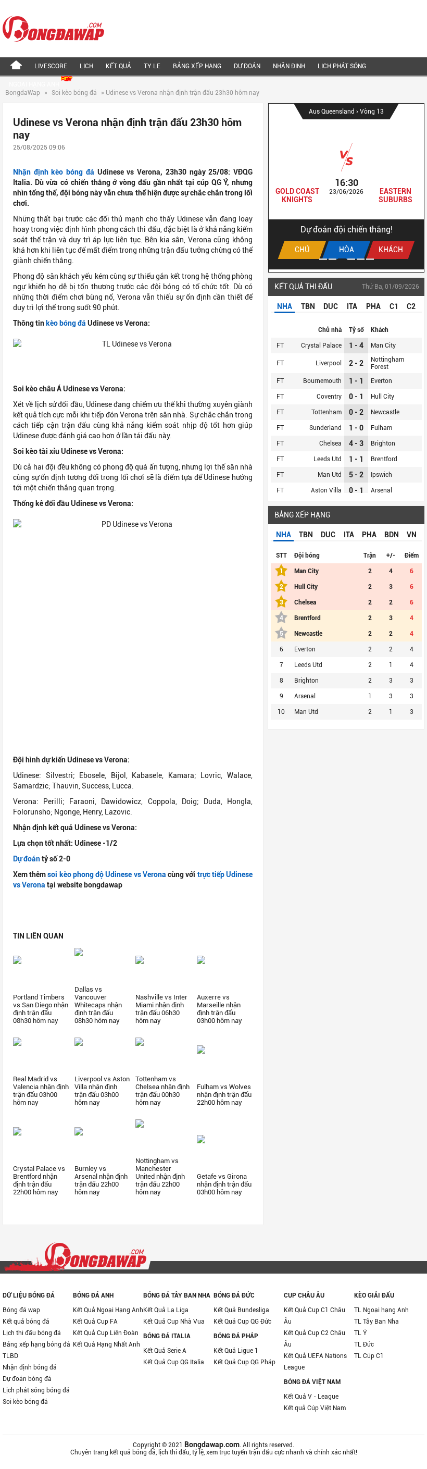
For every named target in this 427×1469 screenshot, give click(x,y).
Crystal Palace (321, 345)
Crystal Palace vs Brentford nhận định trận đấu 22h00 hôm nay (39, 1180)
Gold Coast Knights (297, 195)
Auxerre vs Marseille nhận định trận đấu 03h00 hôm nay (219, 1008)
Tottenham (326, 412)
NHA (284, 306)
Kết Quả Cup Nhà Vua (174, 1321)
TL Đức (364, 1344)
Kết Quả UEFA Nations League (315, 1361)
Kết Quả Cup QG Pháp (244, 1362)
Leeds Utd (327, 459)
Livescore (50, 66)
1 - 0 (356, 428)
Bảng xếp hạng (197, 66)
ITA (352, 306)
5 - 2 (356, 475)
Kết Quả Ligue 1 (236, 1350)
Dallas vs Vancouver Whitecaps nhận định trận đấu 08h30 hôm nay (98, 1004)
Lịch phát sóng (342, 66)
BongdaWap (22, 92)
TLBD (10, 1356)
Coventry (329, 396)
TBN (308, 306)
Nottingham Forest (387, 363)
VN (412, 534)
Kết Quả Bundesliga (241, 1310)
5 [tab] (361, 259)
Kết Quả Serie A (164, 1350)
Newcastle (385, 412)
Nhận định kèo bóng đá (53, 172)
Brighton (383, 443)
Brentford (384, 459)
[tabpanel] (346, 186)
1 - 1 (356, 381)
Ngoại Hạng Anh (35, 84)
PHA (373, 306)
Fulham (381, 427)
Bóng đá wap (21, 1310)
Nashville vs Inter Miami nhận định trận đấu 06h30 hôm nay (161, 1008)
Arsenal (381, 490)
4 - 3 (356, 443)
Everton (381, 381)
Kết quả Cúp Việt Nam (315, 1408)
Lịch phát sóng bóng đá (36, 1390)
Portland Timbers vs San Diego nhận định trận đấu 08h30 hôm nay (40, 1008)
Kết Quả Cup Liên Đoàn (106, 1333)
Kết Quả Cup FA (95, 1321)
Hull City (382, 396)
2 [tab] (332, 259)
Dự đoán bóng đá (27, 1378)
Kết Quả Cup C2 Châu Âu (314, 1338)
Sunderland (325, 427)
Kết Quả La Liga (166, 1310)
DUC (330, 306)
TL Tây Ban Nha (376, 1321)
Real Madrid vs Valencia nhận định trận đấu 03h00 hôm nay (41, 1090)
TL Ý (360, 1333)
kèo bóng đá (66, 323)
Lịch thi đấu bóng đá (32, 1333)
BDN (391, 534)
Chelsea (330, 443)
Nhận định (289, 66)
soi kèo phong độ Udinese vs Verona (106, 874)
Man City (383, 345)
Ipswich (381, 474)
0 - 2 (356, 412)
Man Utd (330, 474)
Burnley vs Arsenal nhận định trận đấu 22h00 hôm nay (101, 1180)
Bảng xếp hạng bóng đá (36, 1344)
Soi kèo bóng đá (74, 92)
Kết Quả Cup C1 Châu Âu (314, 1315)
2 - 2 (356, 363)
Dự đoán (247, 66)
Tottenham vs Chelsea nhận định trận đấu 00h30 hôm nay (162, 1090)
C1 (394, 306)
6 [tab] (370, 259)
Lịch (86, 66)
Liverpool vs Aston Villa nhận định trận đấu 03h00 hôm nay (102, 1090)
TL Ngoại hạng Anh (381, 1310)
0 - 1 (356, 396)
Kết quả (118, 66)
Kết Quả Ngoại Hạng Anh (108, 1310)
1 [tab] (323, 259)
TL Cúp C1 (369, 1356)
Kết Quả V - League (311, 1396)
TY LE (152, 66)
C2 (411, 306)
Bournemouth (322, 381)
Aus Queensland (332, 111)
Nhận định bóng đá (30, 1367)
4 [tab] (351, 259)
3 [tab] (342, 259)
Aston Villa (326, 490)
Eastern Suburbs (395, 195)
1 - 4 (356, 345)
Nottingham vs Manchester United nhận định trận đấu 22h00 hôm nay (160, 1176)
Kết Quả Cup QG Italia (173, 1362)
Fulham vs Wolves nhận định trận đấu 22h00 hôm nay (224, 1094)
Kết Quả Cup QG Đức (242, 1321)
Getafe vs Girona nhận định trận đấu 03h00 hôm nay (224, 1184)
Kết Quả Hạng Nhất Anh (106, 1344)
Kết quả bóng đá (26, 1321)
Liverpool (329, 363)
